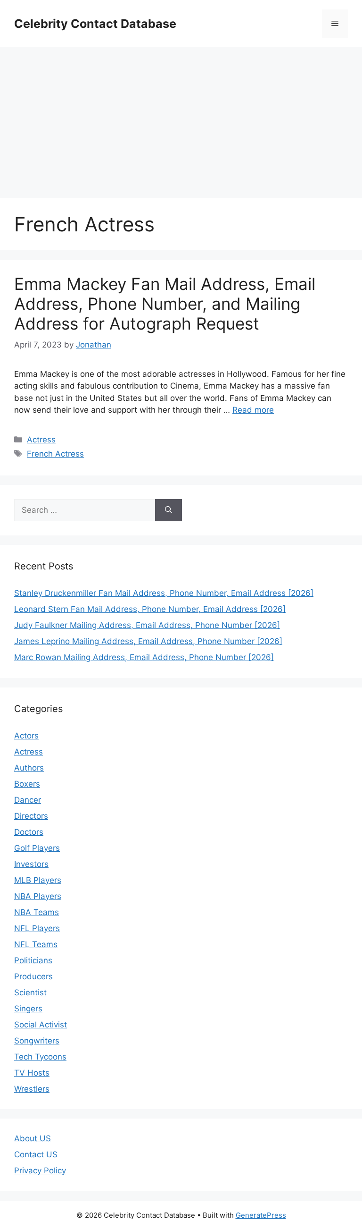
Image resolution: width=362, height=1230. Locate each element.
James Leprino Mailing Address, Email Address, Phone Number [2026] (148, 641)
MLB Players (37, 880)
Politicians (33, 960)
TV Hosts (31, 1072)
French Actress (55, 453)
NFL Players (37, 928)
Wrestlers (31, 1089)
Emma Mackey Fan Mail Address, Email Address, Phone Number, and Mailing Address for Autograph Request (164, 303)
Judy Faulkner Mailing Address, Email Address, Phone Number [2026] (147, 625)
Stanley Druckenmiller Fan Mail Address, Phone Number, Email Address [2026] (163, 593)
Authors (29, 767)
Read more (253, 410)
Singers (28, 1008)
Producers (33, 976)
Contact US (36, 1154)
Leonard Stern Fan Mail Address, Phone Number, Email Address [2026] (150, 609)
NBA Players (37, 896)
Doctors (28, 832)
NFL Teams (36, 944)
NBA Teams (36, 912)
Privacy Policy (40, 1170)
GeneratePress (261, 1215)
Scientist (30, 992)
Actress (41, 439)
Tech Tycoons (40, 1056)
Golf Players (37, 848)
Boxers (27, 784)
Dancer (27, 800)
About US (32, 1138)
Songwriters (36, 1040)
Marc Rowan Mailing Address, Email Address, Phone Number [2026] (144, 657)
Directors (31, 816)
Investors (31, 864)
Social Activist (40, 1024)
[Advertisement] (181, 118)
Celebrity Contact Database (95, 24)
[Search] (168, 510)
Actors (26, 735)
